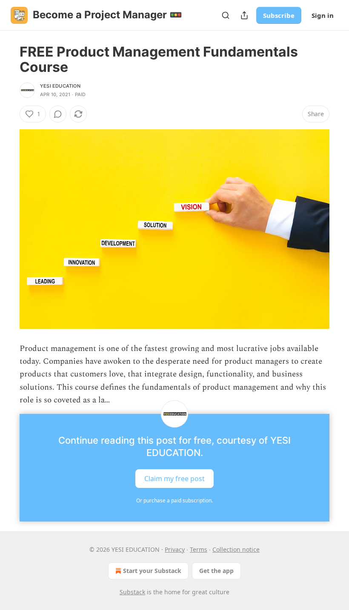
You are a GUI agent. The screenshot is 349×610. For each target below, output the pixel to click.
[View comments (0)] (57, 114)
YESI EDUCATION (60, 86)
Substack (132, 592)
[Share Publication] (244, 15)
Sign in (323, 15)
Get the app (216, 571)
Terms (198, 549)
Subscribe (279, 15)
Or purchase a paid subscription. (174, 500)
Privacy (175, 549)
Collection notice (236, 549)
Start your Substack (152, 571)
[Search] (225, 15)
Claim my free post (174, 478)
